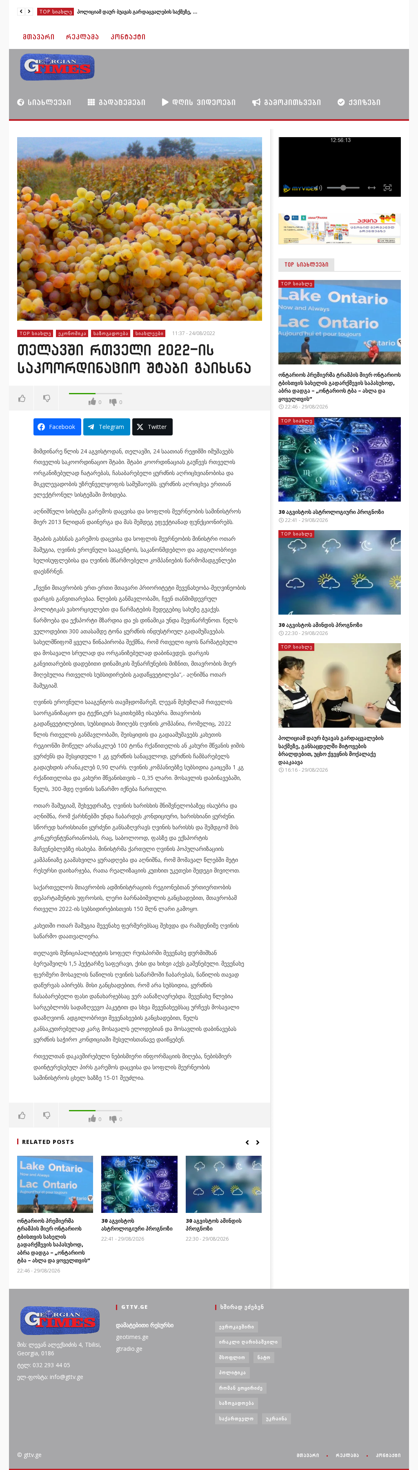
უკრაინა (276, 1418)
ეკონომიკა (72, 333)
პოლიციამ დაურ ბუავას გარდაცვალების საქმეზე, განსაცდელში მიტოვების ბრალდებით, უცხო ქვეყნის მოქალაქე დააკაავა (138, 11)
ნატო (264, 1357)
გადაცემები (121, 102)
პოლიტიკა (232, 1372)
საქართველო (236, 1418)
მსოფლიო (232, 1357)
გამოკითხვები (291, 102)
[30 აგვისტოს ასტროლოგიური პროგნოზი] (139, 1184)
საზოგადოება (111, 333)
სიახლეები (47, 102)
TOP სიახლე (56, 11)
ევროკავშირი (236, 1326)
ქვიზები (363, 102)
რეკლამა (82, 37)
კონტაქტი (128, 37)
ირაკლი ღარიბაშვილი (248, 1342)
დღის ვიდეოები (202, 102)
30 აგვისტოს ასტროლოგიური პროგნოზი (137, 1224)
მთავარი (39, 37)
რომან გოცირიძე (241, 1388)
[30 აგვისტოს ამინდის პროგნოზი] (224, 1184)
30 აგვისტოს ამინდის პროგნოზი (320, 624)
